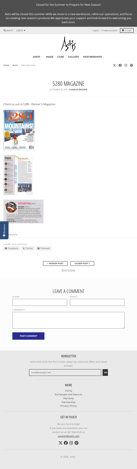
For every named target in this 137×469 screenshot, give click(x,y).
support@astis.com (68, 436)
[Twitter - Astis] (114, 65)
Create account (109, 30)
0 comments (10, 234)
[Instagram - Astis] (126, 65)
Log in (96, 30)
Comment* (18, 310)
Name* (16, 296)
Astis (72, 456)
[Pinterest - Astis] (131, 65)
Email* (74, 296)
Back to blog (68, 270)
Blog (15, 65)
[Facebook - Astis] (120, 65)
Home (6, 65)
